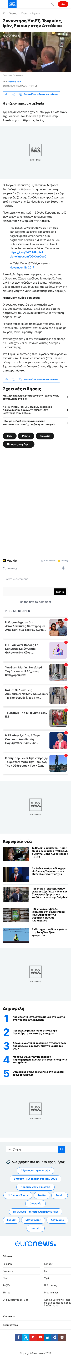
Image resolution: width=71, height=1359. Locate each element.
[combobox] (35, 1149)
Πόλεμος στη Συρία (18, 444)
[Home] (4, 13)
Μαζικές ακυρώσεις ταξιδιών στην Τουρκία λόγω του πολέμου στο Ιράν (31, 397)
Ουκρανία (35, 1203)
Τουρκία (45, 435)
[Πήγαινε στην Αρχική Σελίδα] (12, 4)
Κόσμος (24, 13)
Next (5, 1278)
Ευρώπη (7, 1263)
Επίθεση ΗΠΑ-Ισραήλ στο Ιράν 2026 (35, 1178)
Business (8, 1271)
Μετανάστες (33, 1220)
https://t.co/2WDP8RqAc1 (26, 252)
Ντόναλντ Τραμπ (18, 1195)
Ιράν (9, 435)
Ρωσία (26, 435)
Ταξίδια (7, 1285)
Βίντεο (6, 1292)
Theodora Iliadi (14, 81)
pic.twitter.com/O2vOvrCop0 (28, 256)
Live (63, 4)
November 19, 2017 (22, 267)
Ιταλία (42, 1195)
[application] (35, 52)
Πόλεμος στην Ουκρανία (35, 1187)
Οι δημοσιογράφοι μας (15, 1299)
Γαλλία (11, 1220)
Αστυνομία (57, 1220)
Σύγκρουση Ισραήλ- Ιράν (35, 1170)
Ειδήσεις (13, 13)
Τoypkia (36, 13)
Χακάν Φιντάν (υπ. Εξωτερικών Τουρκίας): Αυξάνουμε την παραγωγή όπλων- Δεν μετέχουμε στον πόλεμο (27, 409)
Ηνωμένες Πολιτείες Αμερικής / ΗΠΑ (35, 1211)
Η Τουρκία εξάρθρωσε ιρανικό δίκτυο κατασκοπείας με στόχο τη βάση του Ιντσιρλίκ (29, 423)
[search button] (61, 1149)
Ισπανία (35, 1228)
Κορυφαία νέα (17, 841)
